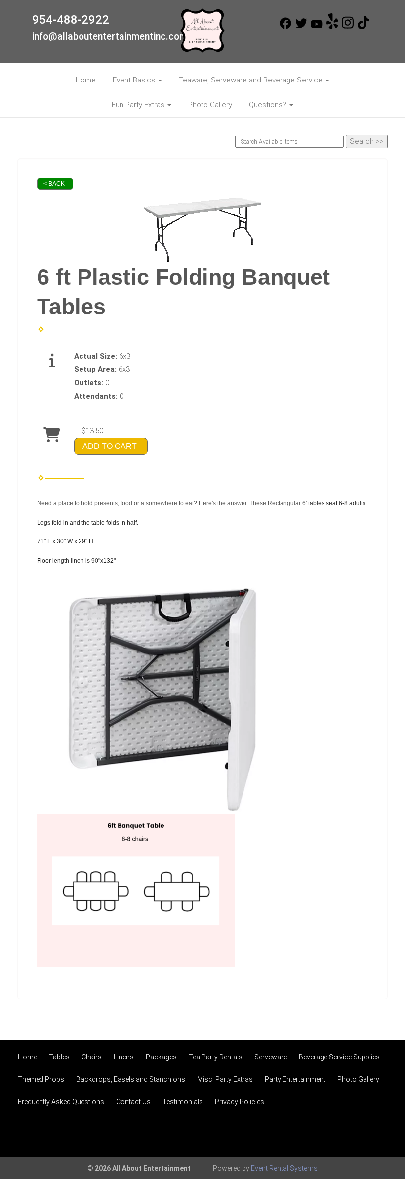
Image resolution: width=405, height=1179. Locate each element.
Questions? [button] (268, 104)
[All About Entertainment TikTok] (363, 26)
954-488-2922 (70, 20)
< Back (54, 183)
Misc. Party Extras (225, 1079)
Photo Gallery (210, 104)
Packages (161, 1057)
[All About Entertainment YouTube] (317, 26)
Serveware (270, 1057)
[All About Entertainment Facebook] (285, 26)
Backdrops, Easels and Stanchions (130, 1079)
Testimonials (182, 1102)
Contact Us (133, 1102)
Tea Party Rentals (216, 1057)
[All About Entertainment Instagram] (348, 26)
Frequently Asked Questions (61, 1102)
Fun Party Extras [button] (139, 104)
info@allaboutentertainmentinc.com (110, 36)
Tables (59, 1057)
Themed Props (41, 1079)
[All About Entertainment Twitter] (301, 26)
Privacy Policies (239, 1102)
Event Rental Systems (284, 1168)
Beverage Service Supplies (339, 1057)
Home (86, 80)
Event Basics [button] (135, 80)
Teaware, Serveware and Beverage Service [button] (251, 80)
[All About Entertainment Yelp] (332, 26)
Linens (124, 1057)
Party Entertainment (295, 1079)
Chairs (91, 1057)
